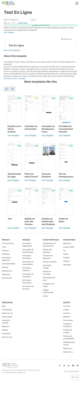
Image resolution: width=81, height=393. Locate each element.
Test (10, 219)
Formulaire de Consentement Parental (66, 129)
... (15, 23)
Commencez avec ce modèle (14, 78)
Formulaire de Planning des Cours (48, 129)
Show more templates (12, 50)
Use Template (9, 32)
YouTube (73, 365)
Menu (77, 3)
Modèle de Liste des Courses (30, 221)
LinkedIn (68, 365)
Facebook (59, 365)
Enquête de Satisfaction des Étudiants (48, 221)
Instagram (77, 365)
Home (8, 23)
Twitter (64, 365)
